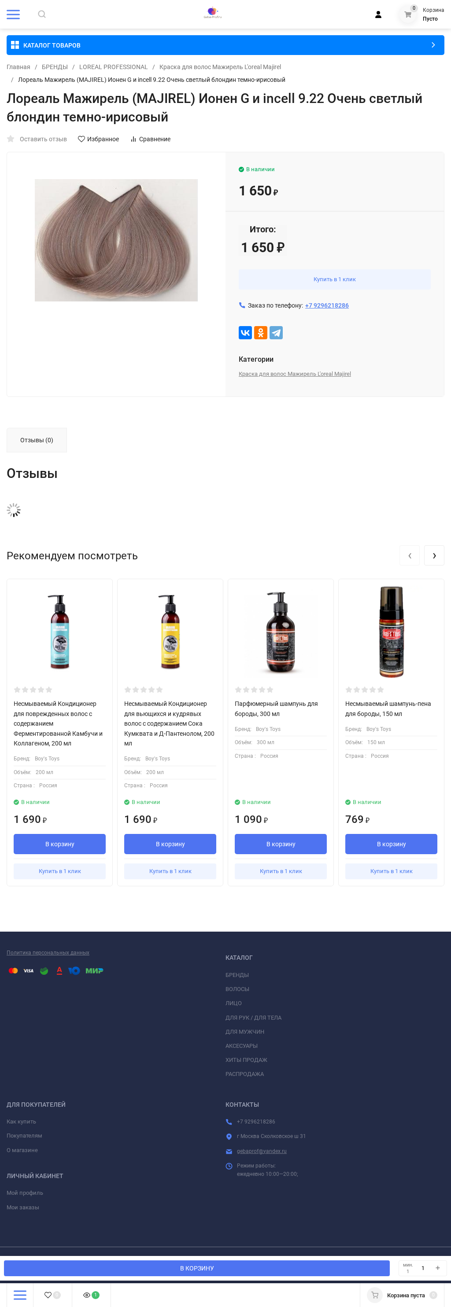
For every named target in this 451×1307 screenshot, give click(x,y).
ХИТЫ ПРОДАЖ (246, 1060)
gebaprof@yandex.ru (262, 1151)
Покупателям (24, 1135)
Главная (18, 67)
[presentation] (409, 555)
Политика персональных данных (48, 953)
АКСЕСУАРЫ (242, 1046)
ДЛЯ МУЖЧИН (245, 1031)
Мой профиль (25, 1193)
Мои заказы (23, 1207)
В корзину (59, 844)
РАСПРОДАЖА (245, 1074)
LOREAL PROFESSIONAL (113, 67)
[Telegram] (276, 332)
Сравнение (154, 139)
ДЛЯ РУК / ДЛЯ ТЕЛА (253, 1017)
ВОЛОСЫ (237, 989)
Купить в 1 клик (335, 279)
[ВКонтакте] (245, 332)
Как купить (21, 1121)
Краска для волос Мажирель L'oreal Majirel (220, 67)
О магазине (22, 1150)
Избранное (103, 139)
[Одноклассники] (260, 332)
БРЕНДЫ (55, 67)
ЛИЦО (234, 1003)
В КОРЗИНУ (197, 1268)
